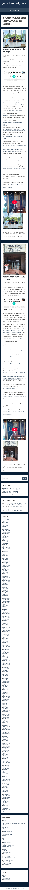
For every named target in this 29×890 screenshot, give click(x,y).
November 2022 (6, 581)
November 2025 (6, 532)
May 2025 (5, 540)
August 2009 (6, 801)
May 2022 (5, 590)
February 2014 (6, 726)
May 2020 (5, 623)
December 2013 (6, 729)
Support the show (7, 187)
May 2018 (5, 656)
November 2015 (6, 697)
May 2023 (5, 573)
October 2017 (6, 666)
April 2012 (5, 757)
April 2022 (5, 591)
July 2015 (5, 703)
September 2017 (7, 667)
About (4, 820)
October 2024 (6, 550)
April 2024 (5, 558)
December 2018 (6, 646)
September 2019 (7, 634)
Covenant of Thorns (7, 834)
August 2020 (6, 619)
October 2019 (6, 633)
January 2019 (6, 645)
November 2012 (6, 747)
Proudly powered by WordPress (11, 888)
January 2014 (6, 728)
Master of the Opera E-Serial (9, 845)
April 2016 (5, 691)
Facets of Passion (7, 839)
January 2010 (6, 794)
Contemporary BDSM (7, 831)
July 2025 (5, 537)
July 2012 (5, 753)
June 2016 (5, 688)
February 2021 (6, 610)
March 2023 (5, 576)
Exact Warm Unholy (7, 837)
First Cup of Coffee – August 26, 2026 (11, 488)
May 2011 (5, 772)
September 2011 (7, 766)
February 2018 (6, 660)
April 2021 (5, 608)
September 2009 (7, 800)
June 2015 (5, 704)
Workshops (5, 866)
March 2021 (5, 609)
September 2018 (7, 651)
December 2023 (6, 564)
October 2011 (6, 765)
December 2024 (6, 547)
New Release (6, 848)
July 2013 (5, 736)
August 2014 (6, 718)
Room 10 (21, 101)
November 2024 (6, 548)
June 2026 (5, 522)
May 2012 (5, 755)
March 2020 (5, 626)
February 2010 (6, 793)
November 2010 (6, 780)
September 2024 (7, 551)
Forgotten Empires (7, 842)
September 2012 (7, 750)
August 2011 (6, 768)
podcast (10, 236)
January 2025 (6, 546)
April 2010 (5, 790)
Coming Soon (6, 830)
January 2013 (6, 744)
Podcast (4, 56)
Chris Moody (6, 509)
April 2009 (5, 806)
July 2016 (5, 686)
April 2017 (5, 674)
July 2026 (5, 521)
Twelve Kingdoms (7, 863)
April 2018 (5, 657)
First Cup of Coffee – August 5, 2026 (11, 492)
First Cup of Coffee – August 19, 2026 (11, 489)
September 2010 (7, 783)
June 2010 (5, 787)
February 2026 (6, 528)
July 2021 (5, 604)
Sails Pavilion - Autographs (15, 110)
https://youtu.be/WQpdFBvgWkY (16, 411)
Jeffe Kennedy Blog (14, 3)
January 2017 (6, 678)
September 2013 (7, 733)
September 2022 (7, 584)
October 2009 (6, 798)
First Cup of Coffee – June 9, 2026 (18, 503)
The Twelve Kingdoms (8, 860)
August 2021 (6, 602)
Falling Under (6, 841)
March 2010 (5, 791)
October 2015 (6, 699)
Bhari (24, 888)
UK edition (14, 236)
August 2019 (6, 635)
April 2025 (5, 541)
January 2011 (6, 778)
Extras (4, 838)
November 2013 (6, 731)
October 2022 (6, 583)
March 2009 (5, 808)
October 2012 (6, 749)
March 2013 (5, 742)
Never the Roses (11, 468)
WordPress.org (6, 879)
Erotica (4, 835)
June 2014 (5, 721)
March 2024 (5, 559)
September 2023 (7, 568)
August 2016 (6, 685)
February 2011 (6, 776)
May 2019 (5, 639)
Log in (4, 875)
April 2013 (5, 740)
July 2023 (5, 570)
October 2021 (6, 599)
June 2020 (5, 622)
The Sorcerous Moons (8, 859)
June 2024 (5, 555)
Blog (25, 55)
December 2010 (6, 779)
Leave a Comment (8, 232)
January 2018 (6, 662)
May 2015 (5, 706)
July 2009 (5, 802)
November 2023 (6, 565)
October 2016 (6, 682)
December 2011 (6, 762)
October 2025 (6, 533)
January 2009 (6, 811)
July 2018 (5, 653)
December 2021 (6, 597)
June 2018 (5, 655)
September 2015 (7, 700)
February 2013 (6, 743)
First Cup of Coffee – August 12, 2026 (11, 491)
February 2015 (6, 710)
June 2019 (5, 638)
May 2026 (5, 524)
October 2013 (6, 732)
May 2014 (5, 722)
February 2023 (6, 577)
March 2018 (5, 659)
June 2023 (5, 572)
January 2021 (6, 612)
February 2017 (6, 677)
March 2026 (5, 526)
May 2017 (5, 673)
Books (4, 828)
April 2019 (5, 641)
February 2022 (6, 594)
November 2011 (6, 764)
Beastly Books (19, 464)
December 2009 (6, 795)
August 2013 (6, 735)
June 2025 (5, 539)
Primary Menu (15, 10)
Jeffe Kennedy (7, 55)
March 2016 (5, 692)
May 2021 (5, 606)
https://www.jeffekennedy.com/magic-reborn (14, 129)
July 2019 (5, 637)
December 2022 (6, 580)
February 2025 (6, 544)
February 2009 (6, 809)
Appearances (6, 821)
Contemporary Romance (8, 832)
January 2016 (6, 695)
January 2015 (6, 711)
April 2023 (5, 575)
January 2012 (6, 761)
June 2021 (5, 605)
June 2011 (5, 771)
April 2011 (5, 773)
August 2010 (6, 784)
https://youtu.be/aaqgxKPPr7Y (15, 184)
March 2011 (5, 775)
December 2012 (6, 746)
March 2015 (5, 708)
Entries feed (5, 876)
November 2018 (6, 648)
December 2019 (6, 630)
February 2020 (6, 627)
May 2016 (5, 689)
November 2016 (6, 681)
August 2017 (6, 668)
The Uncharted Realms (8, 861)
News (4, 849)
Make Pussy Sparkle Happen (17, 510)
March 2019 (5, 642)
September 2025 (7, 535)
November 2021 (6, 598)
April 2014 (5, 724)
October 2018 (6, 649)
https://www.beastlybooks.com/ (11, 161)
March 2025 (5, 543)
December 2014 (6, 713)
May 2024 (5, 557)
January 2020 (6, 628)
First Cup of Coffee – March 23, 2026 (18, 509)
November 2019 (6, 631)
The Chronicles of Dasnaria (9, 857)
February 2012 (6, 760)
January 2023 (6, 579)
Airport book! (19, 232)
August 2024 (6, 552)
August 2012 (6, 751)
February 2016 (6, 693)
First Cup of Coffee (7, 235)
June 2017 (5, 671)
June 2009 (5, 804)
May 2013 (5, 739)
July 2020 (5, 620)
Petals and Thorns (7, 852)
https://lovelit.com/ (7, 115)
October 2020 (6, 616)
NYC (7, 236)
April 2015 (5, 707)
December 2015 (6, 696)
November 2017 (6, 664)
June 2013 (5, 737)
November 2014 (6, 714)
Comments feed (6, 878)
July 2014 (5, 719)
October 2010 (6, 782)
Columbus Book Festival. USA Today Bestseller (15, 233)
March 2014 (5, 725)
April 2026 (5, 525)
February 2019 (6, 644)
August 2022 (6, 586)
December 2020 (6, 613)
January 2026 (6, 529)
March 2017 (5, 675)
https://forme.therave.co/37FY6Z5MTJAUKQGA (14, 145)
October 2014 (6, 715)
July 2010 (5, 786)
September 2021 (7, 601)
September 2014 (7, 717)
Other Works (6, 850)
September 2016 (7, 684)
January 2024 (6, 562)
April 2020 (5, 624)
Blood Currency (6, 827)
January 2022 (6, 595)
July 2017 (5, 670)
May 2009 (5, 805)
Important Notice (7, 844)
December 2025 (6, 530)
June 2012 (5, 754)
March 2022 (5, 592)
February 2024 (6, 561)
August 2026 (6, 519)
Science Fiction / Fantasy (8, 855)
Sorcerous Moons (7, 856)
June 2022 (5, 588)
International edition (15, 235)
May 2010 (5, 789)
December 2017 (6, 663)
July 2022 (5, 587)
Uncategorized (6, 864)
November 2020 (6, 615)
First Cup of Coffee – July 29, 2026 (10, 494)
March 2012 (5, 758)
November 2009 (6, 797)
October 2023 (6, 566)
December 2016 (6, 679)
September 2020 (7, 617)
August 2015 (6, 702)
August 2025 (6, 536)
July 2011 (5, 769)
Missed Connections (7, 846)
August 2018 (6, 652)
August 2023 (6, 569)
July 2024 (5, 554)
